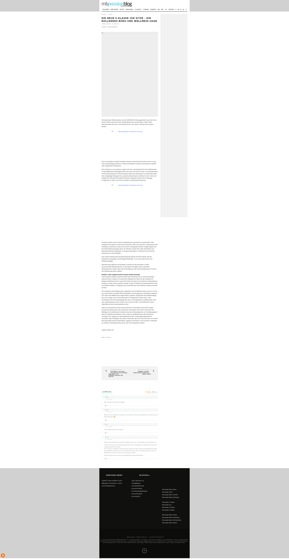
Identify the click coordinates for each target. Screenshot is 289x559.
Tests (121, 9)
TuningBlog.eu (135, 483)
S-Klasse (108, 337)
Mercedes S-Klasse (168, 510)
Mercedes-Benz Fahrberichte (171, 520)
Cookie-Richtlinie (157, 537)
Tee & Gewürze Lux (137, 480)
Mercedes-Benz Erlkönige (170, 497)
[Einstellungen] (3, 555)
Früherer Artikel (116, 369)
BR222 (103, 337)
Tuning (146, 9)
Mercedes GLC (167, 505)
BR (162, 9)
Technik (105, 9)
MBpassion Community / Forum (112, 483)
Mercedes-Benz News (169, 489)
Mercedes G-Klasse (168, 507)
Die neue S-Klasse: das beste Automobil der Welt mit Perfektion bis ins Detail (118, 374)
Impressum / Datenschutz (137, 537)
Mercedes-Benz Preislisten (170, 517)
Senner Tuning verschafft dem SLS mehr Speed (142, 373)
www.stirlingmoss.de (108, 486)
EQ (159, 9)
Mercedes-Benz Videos (169, 523)
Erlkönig (129, 9)
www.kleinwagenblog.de (139, 491)
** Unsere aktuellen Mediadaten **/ (115, 539)
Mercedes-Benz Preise (169, 515)
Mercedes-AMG (167, 492)
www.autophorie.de (137, 486)
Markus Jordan (106, 23)
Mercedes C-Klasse (168, 502)
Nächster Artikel (143, 369)
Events (153, 9)
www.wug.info (135, 496)
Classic (138, 9)
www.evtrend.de (136, 488)
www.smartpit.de (136, 494)
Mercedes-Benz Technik (170, 494)
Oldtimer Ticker (107, 480)
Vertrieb (114, 9)
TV (166, 9)
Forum (171, 9)
